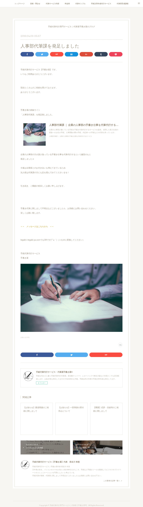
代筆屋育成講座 (122, 3)
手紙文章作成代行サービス (101, 3)
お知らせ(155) (25, 337)
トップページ (20, 3)
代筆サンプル (80, 3)
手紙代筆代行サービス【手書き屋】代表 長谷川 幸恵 (56, 461)
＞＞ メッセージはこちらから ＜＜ (37, 226)
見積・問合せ (35, 3)
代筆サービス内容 (52, 3)
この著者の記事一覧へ (111, 480)
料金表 (67, 3)
